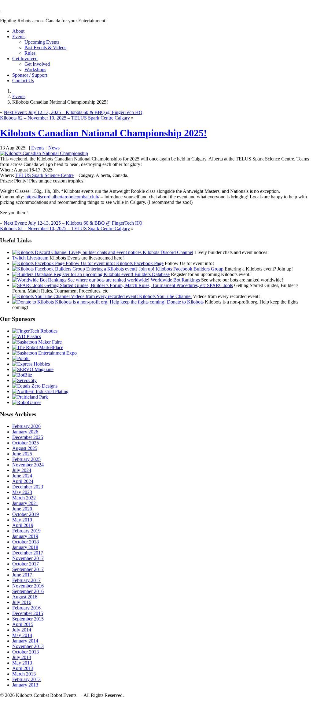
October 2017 (25, 563)
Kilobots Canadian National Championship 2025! (103, 132)
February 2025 (26, 459)
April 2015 (22, 624)
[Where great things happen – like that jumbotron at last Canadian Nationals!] (30, 396)
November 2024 (28, 464)
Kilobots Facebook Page (139, 263)
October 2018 (25, 541)
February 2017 (26, 580)
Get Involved (25, 58)
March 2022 (24, 497)
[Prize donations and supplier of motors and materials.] (21, 358)
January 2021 (25, 503)
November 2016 (28, 585)
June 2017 (22, 574)
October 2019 (25, 514)
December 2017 (27, 552)
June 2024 (22, 475)
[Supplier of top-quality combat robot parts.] (34, 330)
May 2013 (22, 662)
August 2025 (24, 448)
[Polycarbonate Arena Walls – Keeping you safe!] (26, 336)
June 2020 (22, 508)
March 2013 (24, 673)
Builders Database (151, 274)
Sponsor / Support (29, 75)
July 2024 (21, 470)
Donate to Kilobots (185, 301)
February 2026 (26, 426)
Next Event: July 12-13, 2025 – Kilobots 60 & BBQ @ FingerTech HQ (73, 112)
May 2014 (22, 635)
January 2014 (25, 640)
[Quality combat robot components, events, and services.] (22, 374)
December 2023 (27, 486)
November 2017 (28, 558)
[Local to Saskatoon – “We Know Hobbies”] (31, 363)
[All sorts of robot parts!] (24, 380)
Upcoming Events (41, 42)
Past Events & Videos (45, 47)
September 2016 (28, 591)
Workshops (35, 69)
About (18, 31)
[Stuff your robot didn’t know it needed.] (34, 385)
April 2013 (22, 668)
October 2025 (25, 442)
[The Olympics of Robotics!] (26, 402)
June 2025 (22, 453)
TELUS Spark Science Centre (44, 175)
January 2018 (25, 547)
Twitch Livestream (30, 257)
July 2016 (21, 602)
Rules (29, 53)
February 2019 (26, 530)
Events (18, 36)
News (54, 147)
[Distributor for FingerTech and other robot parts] (37, 347)
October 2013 (25, 651)
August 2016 (24, 596)
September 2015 (28, 618)
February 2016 (26, 607)
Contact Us (23, 80)
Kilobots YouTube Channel (165, 296)
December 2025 (27, 437)
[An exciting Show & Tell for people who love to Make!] (37, 341)
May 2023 (22, 492)
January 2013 (25, 684)
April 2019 (22, 525)
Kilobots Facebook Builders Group (188, 268)
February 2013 (26, 679)
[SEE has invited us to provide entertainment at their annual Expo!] (44, 352)
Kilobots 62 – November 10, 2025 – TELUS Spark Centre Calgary (65, 117)
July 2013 (21, 657)
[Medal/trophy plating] (40, 391)
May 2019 (22, 519)
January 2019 (25, 536)
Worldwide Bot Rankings (174, 279)
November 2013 (28, 646)
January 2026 (25, 431)
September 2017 (28, 569)
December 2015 (27, 613)
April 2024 (22, 481)
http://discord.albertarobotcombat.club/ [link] (62, 196)
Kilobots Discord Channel (167, 252)
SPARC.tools (219, 285)
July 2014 (21, 629)
